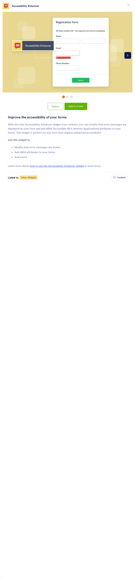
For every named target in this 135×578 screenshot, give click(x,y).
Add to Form (75, 106)
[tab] (63, 97)
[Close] (128, 5)
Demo (55, 106)
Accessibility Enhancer (25, 6)
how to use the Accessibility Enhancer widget (57, 166)
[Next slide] (127, 55)
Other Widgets (28, 177)
